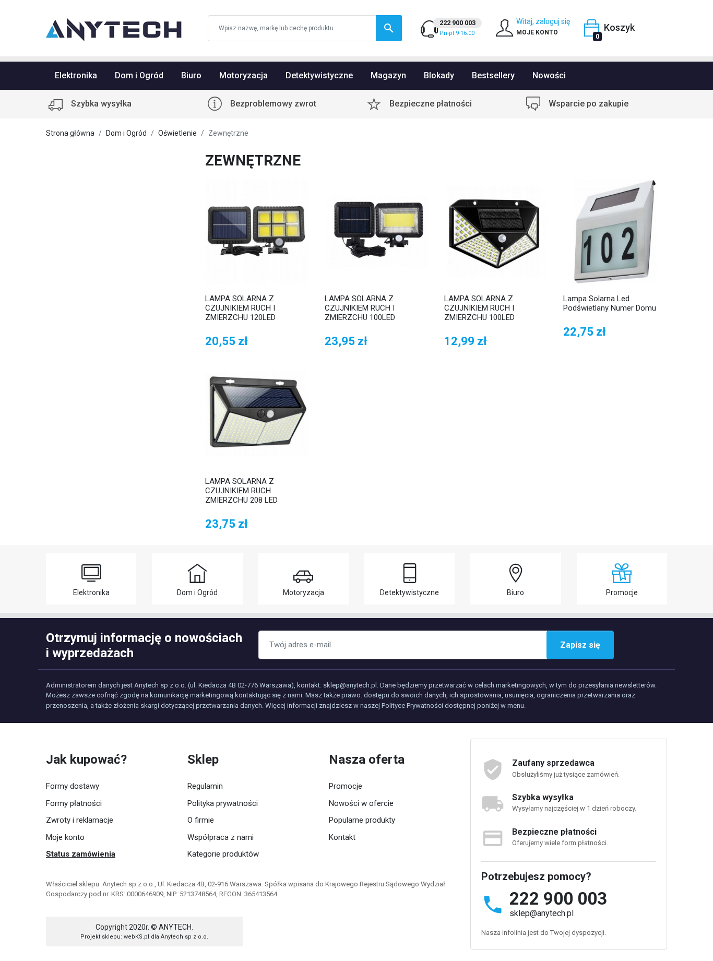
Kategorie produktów (223, 854)
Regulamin (205, 786)
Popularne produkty (362, 820)
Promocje (345, 786)
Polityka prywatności (222, 803)
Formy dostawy (72, 786)
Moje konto (65, 837)
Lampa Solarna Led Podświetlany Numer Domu (609, 303)
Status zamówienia (80, 854)
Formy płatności (74, 803)
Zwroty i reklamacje (79, 820)
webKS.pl (136, 936)
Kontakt (342, 837)
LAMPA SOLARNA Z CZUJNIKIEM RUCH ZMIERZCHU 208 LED (241, 491)
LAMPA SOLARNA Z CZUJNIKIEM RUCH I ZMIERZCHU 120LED (240, 308)
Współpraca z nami (220, 837)
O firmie (200, 820)
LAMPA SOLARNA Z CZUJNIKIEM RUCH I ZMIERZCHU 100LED (360, 308)
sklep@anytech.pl (541, 913)
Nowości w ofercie (361, 803)
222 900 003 (558, 898)
